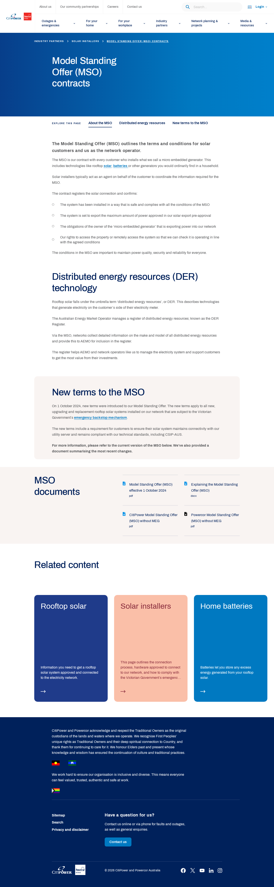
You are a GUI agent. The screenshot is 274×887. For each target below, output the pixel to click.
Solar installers (85, 41)
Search (57, 822)
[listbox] (257, 7)
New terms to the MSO (190, 123)
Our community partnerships (79, 6)
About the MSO (100, 123)
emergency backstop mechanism (100, 417)
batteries (120, 166)
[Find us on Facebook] (183, 870)
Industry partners (49, 41)
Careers (112, 6)
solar (108, 166)
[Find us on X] (192, 870)
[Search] (187, 6)
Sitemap (58, 815)
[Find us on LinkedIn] (211, 870)
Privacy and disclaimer (70, 829)
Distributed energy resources (142, 123)
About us (45, 6)
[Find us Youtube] (202, 870)
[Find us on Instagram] (220, 870)
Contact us (134, 6)
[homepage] (17, 16)
